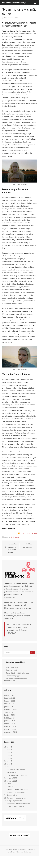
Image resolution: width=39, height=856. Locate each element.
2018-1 (9, 747)
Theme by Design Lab (24, 852)
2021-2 (9, 761)
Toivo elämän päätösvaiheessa (17, 673)
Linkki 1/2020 (15, 537)
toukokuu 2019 (10, 729)
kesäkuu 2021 (9, 715)
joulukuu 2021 (9, 706)
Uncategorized (12, 795)
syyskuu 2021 (9, 712)
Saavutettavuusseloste (19, 842)
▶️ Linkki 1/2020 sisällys (27, 533)
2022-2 (9, 767)
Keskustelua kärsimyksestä (17, 775)
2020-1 (9, 752)
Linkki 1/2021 (12, 781)
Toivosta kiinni (11, 670)
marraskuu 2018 (10, 732)
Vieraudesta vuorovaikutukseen (18, 804)
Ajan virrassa (11, 772)
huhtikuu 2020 (9, 723)
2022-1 (9, 764)
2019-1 (9, 750)
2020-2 (9, 755)
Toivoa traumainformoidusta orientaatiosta (15, 680)
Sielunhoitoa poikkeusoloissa (17, 789)
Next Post (27, 546)
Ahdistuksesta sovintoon (16, 769)
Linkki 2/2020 (12, 784)
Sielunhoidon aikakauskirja (14, 2)
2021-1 (9, 758)
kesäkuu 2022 (9, 701)
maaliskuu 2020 (10, 726)
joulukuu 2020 (9, 721)
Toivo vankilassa (12, 667)
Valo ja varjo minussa (15, 801)
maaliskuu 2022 (10, 704)
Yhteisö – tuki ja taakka (15, 806)
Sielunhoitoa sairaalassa (15, 792)
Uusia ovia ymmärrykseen (16, 798)
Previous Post (12, 548)
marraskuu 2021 (10, 709)
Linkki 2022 (11, 786)
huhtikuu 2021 (9, 718)
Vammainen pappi (13, 676)
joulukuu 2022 (9, 698)
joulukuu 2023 (9, 695)
